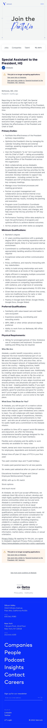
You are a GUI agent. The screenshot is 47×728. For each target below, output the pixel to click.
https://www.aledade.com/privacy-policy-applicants (23, 543)
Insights (14, 667)
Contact (14, 675)
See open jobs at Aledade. (16, 77)
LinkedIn (8, 713)
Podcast (14, 660)
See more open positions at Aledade (23, 573)
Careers (14, 682)
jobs (6, 48)
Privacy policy (18, 593)
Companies (18, 645)
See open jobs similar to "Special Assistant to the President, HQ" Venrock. (25, 82)
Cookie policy (29, 593)
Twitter (7, 715)
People (12, 652)
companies (16, 48)
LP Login (8, 720)
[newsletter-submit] (40, 698)
